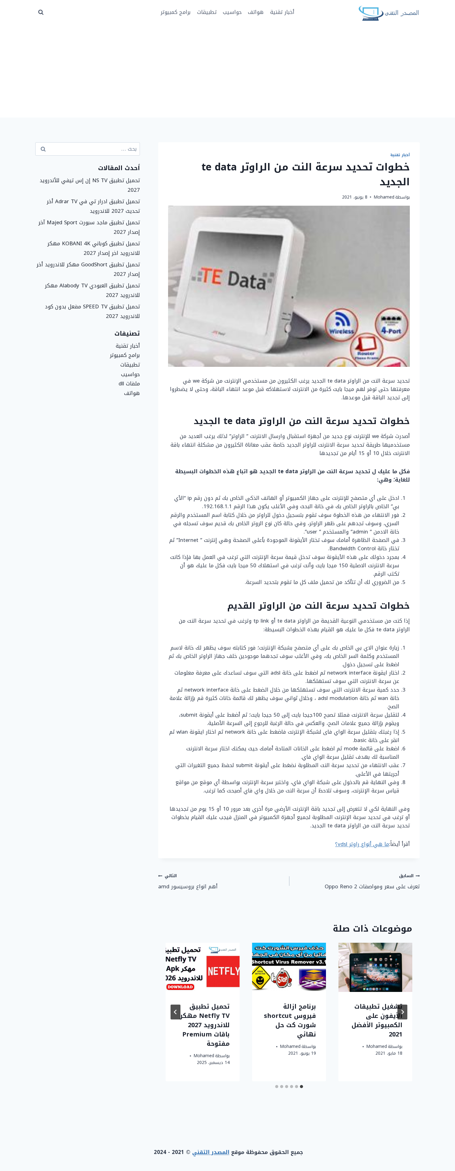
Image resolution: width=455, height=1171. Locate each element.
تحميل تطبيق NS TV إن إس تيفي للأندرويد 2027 (90, 185)
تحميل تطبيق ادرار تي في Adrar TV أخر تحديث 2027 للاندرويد (93, 206)
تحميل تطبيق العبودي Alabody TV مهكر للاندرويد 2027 (92, 290)
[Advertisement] (227, 71)
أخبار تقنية (282, 12)
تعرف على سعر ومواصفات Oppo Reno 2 (372, 881)
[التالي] (175, 1012)
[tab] (301, 1086)
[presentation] (375, 967)
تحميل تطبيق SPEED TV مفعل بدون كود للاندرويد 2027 (92, 311)
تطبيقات (207, 12)
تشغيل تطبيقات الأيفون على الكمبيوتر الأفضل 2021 (377, 1020)
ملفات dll (129, 383)
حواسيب (232, 12)
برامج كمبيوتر (176, 12)
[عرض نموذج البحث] (40, 12)
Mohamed (384, 197)
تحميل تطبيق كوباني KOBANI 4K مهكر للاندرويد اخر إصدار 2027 (93, 248)
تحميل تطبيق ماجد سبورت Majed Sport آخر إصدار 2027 (89, 227)
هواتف (256, 12)
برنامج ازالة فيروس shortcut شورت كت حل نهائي (290, 1020)
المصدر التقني (210, 1152)
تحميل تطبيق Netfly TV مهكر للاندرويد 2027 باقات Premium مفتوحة (205, 1025)
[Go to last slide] (402, 1012)
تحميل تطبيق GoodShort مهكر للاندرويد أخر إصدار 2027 (88, 269)
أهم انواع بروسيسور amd (188, 881)
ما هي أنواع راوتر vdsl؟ (362, 844)
